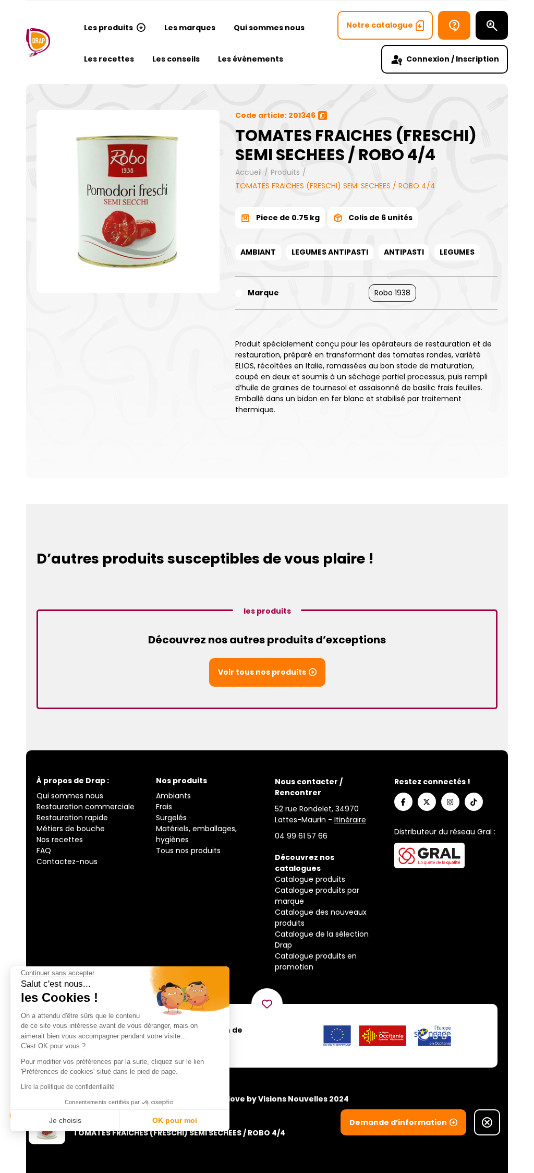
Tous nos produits (188, 850)
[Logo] (38, 42)
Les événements (250, 59)
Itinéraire (350, 820)
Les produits (108, 27)
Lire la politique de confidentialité (68, 1087)
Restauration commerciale (86, 806)
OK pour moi (174, 1120)
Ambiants (173, 796)
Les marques (189, 27)
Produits (285, 172)
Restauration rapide (72, 817)
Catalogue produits (310, 879)
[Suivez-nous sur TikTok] (474, 802)
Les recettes (109, 59)
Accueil (248, 172)
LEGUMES (457, 252)
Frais (164, 806)
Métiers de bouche (71, 828)
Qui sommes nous (269, 27)
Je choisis (65, 1120)
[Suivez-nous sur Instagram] (450, 802)
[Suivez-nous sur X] (427, 802)
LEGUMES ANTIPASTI (330, 252)
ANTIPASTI (404, 252)
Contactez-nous (67, 861)
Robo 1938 (392, 293)
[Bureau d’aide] (454, 25)
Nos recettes (60, 839)
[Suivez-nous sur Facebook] (403, 802)
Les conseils (176, 59)
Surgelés (171, 817)
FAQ (44, 850)
